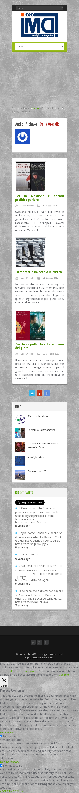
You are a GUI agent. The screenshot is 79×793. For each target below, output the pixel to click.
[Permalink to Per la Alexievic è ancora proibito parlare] (39, 177)
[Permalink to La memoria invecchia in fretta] (39, 253)
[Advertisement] (39, 81)
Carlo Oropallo (27, 206)
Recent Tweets (24, 492)
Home (35, 108)
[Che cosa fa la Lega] (20, 419)
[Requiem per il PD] (20, 475)
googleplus (39, 393)
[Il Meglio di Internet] (39, 33)
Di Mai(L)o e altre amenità (41, 429)
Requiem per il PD (37, 471)
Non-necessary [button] (9, 762)
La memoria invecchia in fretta (38, 272)
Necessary (10, 736)
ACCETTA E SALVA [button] (11, 791)
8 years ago (22, 525)
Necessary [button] (7, 732)
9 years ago (22, 559)
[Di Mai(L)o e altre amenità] (20, 433)
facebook (47, 393)
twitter (32, 393)
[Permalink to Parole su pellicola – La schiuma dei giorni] (39, 326)
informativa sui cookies (23, 671)
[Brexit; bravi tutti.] (20, 461)
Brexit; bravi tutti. (37, 457)
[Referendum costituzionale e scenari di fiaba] (20, 447)
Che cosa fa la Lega (38, 416)
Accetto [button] (64, 674)
